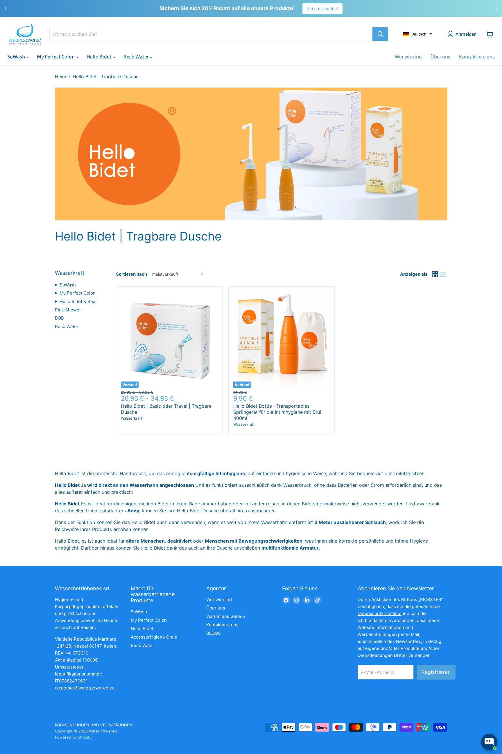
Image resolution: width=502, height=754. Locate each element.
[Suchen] (380, 34)
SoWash (16, 57)
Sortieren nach (131, 274)
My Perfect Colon (56, 57)
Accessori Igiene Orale (154, 637)
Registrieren (436, 672)
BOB (59, 318)
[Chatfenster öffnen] (489, 742)
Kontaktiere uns (477, 57)
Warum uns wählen (225, 616)
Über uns (440, 57)
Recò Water (136, 57)
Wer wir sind (408, 57)
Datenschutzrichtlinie (379, 613)
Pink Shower (68, 310)
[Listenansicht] (443, 274)
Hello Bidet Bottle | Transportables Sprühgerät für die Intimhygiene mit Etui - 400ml (278, 412)
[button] (418, 34)
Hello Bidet (99, 57)
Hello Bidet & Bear (78, 301)
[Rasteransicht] (435, 274)
